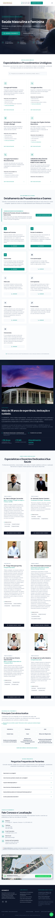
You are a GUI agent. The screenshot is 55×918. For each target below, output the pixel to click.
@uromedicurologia (10, 837)
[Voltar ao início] (3, 914)
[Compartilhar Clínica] (3, 901)
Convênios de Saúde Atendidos (26, 900)
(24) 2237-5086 (8, 828)
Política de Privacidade (29, 911)
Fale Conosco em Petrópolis (25, 902)
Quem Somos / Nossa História (26, 896)
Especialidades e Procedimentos (26, 892)
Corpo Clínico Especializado (25, 898)
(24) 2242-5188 (8, 827)
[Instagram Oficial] (6, 901)
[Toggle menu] (52, 3)
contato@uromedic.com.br (11, 832)
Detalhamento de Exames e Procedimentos (25, 895)
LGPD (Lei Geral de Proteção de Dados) (47, 911)
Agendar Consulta (37, 2)
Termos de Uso (37, 911)
